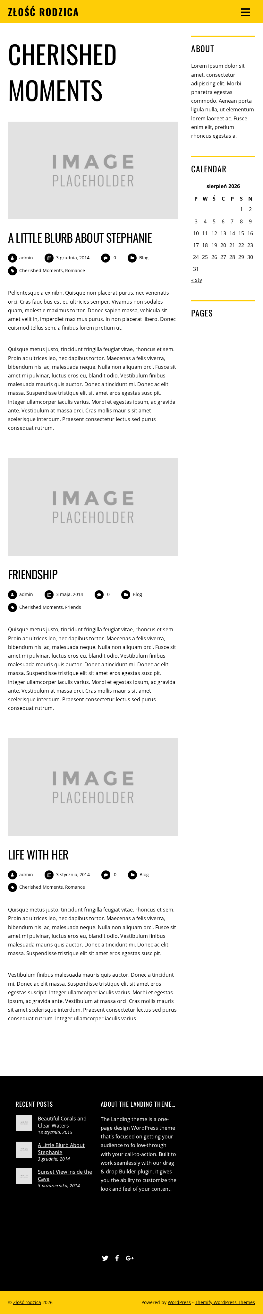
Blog (143, 258)
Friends (73, 607)
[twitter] (105, 1256)
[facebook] (117, 1256)
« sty (196, 279)
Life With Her (38, 854)
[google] (128, 1256)
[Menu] (245, 11)
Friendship (32, 574)
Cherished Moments (41, 270)
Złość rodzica (27, 1302)
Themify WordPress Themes (225, 1302)
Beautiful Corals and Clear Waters (62, 1122)
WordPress (179, 1302)
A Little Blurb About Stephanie (80, 237)
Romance (75, 270)
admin (26, 258)
